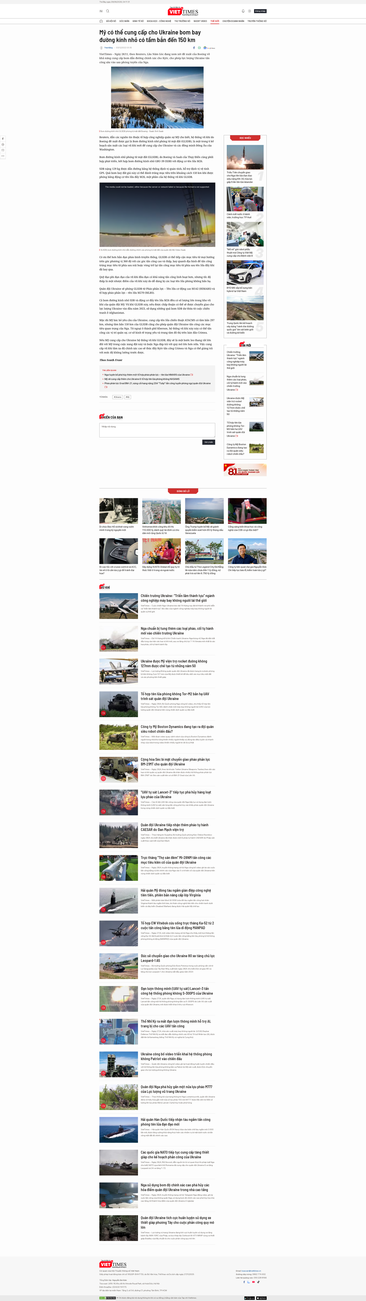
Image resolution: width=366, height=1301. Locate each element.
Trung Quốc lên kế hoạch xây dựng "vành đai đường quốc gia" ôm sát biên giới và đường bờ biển (240, 328)
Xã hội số (111, 21)
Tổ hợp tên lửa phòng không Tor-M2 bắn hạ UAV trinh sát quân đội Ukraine (236, 429)
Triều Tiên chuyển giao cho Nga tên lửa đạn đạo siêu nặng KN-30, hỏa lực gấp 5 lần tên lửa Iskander (240, 177)
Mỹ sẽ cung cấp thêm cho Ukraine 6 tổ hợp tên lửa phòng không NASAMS (142, 379)
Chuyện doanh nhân (233, 21)
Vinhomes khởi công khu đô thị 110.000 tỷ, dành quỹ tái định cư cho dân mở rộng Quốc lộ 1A (160, 530)
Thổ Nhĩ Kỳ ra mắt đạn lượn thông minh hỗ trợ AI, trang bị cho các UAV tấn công (176, 1023)
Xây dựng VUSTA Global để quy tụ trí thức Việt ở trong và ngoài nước (161, 568)
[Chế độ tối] (249, 11)
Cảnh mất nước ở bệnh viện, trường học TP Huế (239, 216)
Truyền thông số (257, 21)
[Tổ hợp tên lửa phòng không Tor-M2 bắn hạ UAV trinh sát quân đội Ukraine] (256, 426)
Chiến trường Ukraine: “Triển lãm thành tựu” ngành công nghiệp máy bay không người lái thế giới (237, 360)
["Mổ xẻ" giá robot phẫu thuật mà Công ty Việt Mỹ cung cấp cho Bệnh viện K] (245, 234)
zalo (249, 1282)
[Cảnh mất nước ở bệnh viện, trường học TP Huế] (245, 199)
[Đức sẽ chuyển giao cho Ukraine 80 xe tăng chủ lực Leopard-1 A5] (118, 966)
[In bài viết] (199, 47)
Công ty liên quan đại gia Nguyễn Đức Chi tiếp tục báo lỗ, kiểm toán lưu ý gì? (247, 568)
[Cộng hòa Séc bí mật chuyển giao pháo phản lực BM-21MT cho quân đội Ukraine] (118, 770)
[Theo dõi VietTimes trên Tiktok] (258, 1282)
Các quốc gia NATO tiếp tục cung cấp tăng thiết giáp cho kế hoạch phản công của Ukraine (175, 1154)
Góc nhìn (124, 21)
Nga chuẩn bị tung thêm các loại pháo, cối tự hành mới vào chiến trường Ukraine (237, 383)
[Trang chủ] (101, 21)
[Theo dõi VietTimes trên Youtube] (253, 1282)
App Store (249, 1298)
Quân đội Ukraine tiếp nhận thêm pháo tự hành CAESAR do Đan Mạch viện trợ (174, 827)
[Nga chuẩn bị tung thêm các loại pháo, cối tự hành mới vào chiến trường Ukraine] (256, 380)
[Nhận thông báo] (243, 11)
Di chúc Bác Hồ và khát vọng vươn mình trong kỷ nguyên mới (116, 528)
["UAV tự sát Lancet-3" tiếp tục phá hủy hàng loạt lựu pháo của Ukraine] (118, 802)
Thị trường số (182, 21)
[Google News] (209, 47)
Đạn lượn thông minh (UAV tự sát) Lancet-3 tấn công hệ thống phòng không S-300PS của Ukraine (177, 990)
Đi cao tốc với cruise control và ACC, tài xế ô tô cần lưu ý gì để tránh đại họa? (118, 570)
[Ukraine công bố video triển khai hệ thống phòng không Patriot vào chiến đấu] (118, 1064)
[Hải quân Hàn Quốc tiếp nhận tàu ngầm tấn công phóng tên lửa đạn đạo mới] (118, 1130)
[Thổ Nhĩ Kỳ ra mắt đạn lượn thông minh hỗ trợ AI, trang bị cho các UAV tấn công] (118, 1032)
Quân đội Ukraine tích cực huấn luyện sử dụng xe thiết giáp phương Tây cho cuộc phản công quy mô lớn (177, 1222)
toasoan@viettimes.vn (251, 1271)
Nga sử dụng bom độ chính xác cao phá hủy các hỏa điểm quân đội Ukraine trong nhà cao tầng (175, 1187)
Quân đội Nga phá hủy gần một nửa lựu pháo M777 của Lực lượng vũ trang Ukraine (176, 1089)
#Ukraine (117, 397)
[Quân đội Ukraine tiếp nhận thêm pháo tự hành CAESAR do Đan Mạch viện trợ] (118, 835)
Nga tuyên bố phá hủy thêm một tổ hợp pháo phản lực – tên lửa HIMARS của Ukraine (147, 374)
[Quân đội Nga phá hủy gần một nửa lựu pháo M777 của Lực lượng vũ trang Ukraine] (118, 1097)
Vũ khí (105, 587)
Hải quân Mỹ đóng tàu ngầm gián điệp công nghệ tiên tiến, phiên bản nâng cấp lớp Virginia (176, 892)
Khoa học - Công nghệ (159, 21)
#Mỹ (127, 397)
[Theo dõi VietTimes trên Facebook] (244, 1282)
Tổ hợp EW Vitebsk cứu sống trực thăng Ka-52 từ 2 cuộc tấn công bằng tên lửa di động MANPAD (177, 925)
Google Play (261, 1298)
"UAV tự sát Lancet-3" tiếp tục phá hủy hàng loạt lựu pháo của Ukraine (176, 794)
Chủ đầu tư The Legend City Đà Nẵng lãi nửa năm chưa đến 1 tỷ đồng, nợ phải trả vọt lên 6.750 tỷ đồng (204, 570)
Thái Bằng (108, 48)
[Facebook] (194, 47)
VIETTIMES (183, 11)
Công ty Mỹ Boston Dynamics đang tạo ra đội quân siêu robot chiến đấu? (237, 449)
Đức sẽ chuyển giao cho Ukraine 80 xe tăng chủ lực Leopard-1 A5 (178, 958)
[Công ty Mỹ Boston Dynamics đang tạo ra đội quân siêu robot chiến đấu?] (256, 448)
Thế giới (214, 21)
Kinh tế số (138, 21)
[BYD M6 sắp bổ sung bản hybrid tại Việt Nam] (245, 272)
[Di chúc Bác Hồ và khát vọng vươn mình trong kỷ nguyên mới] (118, 511)
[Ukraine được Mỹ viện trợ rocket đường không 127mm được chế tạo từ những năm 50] (256, 402)
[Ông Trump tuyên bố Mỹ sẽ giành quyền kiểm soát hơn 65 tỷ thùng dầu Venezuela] (204, 511)
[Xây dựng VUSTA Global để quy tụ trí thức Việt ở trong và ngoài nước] (161, 551)
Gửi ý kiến (209, 442)
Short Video (200, 21)
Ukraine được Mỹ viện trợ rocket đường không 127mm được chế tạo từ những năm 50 (236, 406)
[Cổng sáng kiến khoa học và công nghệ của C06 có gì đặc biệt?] (247, 511)
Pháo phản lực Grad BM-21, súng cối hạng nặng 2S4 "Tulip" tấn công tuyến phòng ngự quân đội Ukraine (158, 383)
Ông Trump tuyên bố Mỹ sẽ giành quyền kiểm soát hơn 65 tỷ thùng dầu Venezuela (204, 530)
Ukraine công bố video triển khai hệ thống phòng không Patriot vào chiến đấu (176, 1056)
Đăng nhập (260, 11)
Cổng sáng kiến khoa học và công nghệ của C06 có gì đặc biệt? (245, 528)
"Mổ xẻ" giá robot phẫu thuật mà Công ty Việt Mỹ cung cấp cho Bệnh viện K (240, 252)
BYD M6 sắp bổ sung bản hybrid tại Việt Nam (239, 289)
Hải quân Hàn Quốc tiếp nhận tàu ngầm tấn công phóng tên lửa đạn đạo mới (175, 1121)
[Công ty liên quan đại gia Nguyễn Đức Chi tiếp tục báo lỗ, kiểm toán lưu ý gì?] (247, 551)
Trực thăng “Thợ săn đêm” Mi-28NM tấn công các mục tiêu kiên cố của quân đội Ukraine (176, 860)
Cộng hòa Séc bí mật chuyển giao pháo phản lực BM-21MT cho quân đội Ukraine (175, 761)
